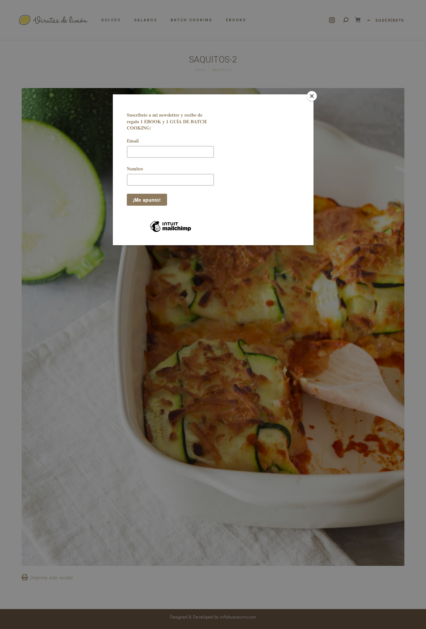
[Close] (312, 96)
